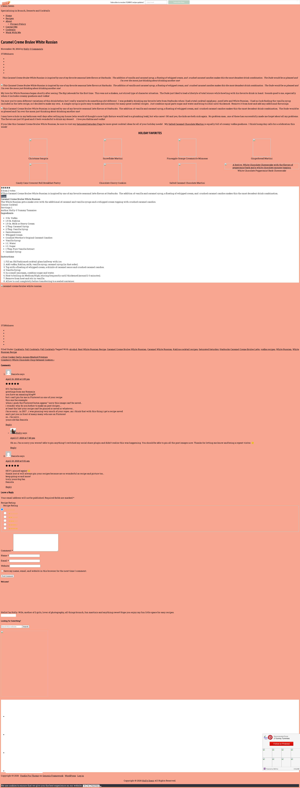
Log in (80, 775)
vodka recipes (268, 349)
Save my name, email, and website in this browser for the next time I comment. (45, 571)
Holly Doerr (148, 780)
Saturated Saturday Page (90, 124)
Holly (19, 433)
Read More (95, 786)
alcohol (73, 349)
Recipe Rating (8, 502)
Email (5, 560)
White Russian (284, 349)
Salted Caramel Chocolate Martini (186, 124)
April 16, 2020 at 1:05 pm (18, 379)
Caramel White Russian (159, 349)
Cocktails (19, 349)
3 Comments (36, 49)
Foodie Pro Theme (29, 775)
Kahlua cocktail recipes (185, 349)
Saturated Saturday (209, 349)
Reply (9, 424)
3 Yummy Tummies (7, 5)
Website (5, 565)
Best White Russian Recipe (92, 349)
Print (3, 196)
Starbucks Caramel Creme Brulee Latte (240, 349)
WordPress (70, 775)
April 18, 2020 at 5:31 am (18, 461)
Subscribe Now (178, 2)
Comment (7, 550)
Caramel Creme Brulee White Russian (126, 349)
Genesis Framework (53, 775)
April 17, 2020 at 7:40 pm (22, 437)
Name (5, 555)
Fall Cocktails (32, 349)
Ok (85, 786)
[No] (100, 786)
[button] (150, 2)
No (88, 786)
